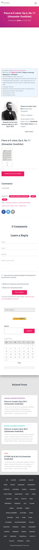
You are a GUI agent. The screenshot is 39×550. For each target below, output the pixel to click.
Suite (5, 536)
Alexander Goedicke (11, 202)
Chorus (24, 489)
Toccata (11, 541)
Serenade (15, 531)
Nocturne (23, 513)
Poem (23, 517)
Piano (33, 196)
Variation (20, 541)
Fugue (16, 498)
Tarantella (22, 536)
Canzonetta (31, 484)
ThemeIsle (26, 545)
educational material (24, 202)
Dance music (18, 494)
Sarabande (32, 527)
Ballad (31, 480)
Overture (10, 517)
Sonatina (32, 531)
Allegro (13, 480)
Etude (6, 453)
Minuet (27, 508)
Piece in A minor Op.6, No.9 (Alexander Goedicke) (15, 430)
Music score (5, 206)
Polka (30, 517)
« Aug (19, 362)
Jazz (25, 503)
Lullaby (32, 503)
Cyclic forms (8, 494)
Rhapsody (7, 527)
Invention (17, 503)
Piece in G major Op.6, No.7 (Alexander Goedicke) (15, 402)
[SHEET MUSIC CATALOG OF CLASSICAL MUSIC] (6, 3)
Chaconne (16, 489)
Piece (4, 199)
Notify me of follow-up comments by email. (16, 284)
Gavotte (24, 498)
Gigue (31, 498)
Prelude (31, 522)
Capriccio (6, 489)
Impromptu (8, 503)
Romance (15, 527)
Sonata (24, 531)
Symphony (13, 536)
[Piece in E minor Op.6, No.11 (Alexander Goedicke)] (7, 154)
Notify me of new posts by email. (12, 287)
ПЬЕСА (13, 72)
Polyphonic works (20, 522)
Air (7, 480)
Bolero (13, 484)
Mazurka (19, 508)
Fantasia (9, 498)
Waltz (28, 541)
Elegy (27, 494)
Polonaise (8, 522)
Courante (33, 489)
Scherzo (6, 531)
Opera (31, 513)
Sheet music (22, 206)
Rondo (23, 527)
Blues (5, 484)
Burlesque (21, 484)
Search (6, 326)
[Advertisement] (19, 47)
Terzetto (32, 536)
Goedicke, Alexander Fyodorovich (17, 70)
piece (16, 206)
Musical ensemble (11, 513)
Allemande (22, 480)
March (12, 508)
